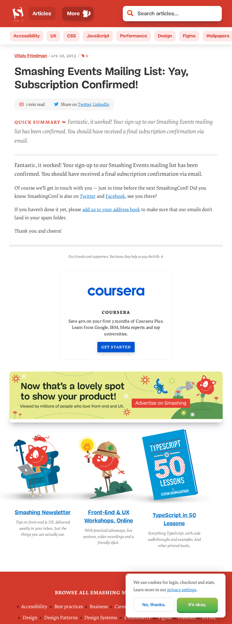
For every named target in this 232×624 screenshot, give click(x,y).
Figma (189, 35)
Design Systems (100, 618)
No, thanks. (154, 604)
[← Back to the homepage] (18, 14)
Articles (42, 13)
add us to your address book (111, 210)
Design (165, 35)
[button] (214, 13)
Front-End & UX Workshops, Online (108, 516)
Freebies (186, 618)
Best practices (68, 606)
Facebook (115, 196)
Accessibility (27, 35)
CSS (71, 35)
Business (99, 606)
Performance (133, 35)
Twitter (84, 104)
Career (121, 606)
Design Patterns (61, 618)
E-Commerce (137, 618)
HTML (209, 618)
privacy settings (181, 590)
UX (53, 35)
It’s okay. (197, 604)
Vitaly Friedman (30, 55)
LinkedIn (101, 104)
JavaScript (98, 35)
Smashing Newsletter (43, 512)
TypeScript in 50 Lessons (174, 519)
